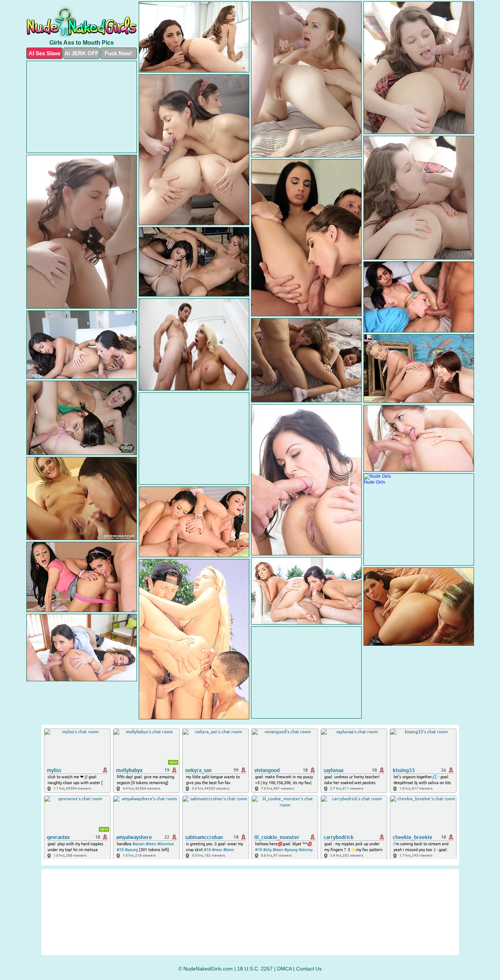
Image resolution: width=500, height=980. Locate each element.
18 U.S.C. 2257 (255, 969)
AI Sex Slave (44, 53)
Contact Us (309, 969)
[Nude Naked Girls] (81, 22)
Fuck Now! (118, 53)
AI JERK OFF (81, 53)
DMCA (284, 969)
